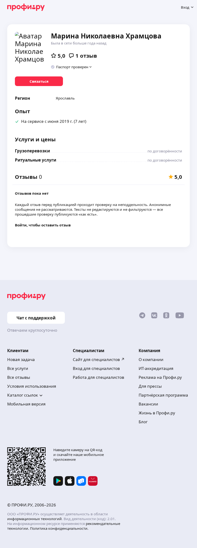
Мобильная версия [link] (26, 404)
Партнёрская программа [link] (163, 395)
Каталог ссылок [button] (22, 395)
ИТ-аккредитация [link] (156, 368)
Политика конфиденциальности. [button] (59, 528)
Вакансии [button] (148, 404)
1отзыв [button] (86, 55)
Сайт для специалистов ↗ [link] (99, 359)
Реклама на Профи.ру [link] (160, 377)
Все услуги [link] (17, 368)
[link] (39, 81)
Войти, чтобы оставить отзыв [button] (43, 225)
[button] (71, 66)
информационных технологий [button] (34, 518)
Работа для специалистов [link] (98, 377)
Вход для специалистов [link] (96, 368)
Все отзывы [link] (18, 377)
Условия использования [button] (31, 386)
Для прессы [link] (150, 386)
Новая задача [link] (21, 359)
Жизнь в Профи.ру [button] (157, 413)
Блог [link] (143, 421)
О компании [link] (151, 359)
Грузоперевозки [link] (32, 151)
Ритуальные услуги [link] (35, 160)
